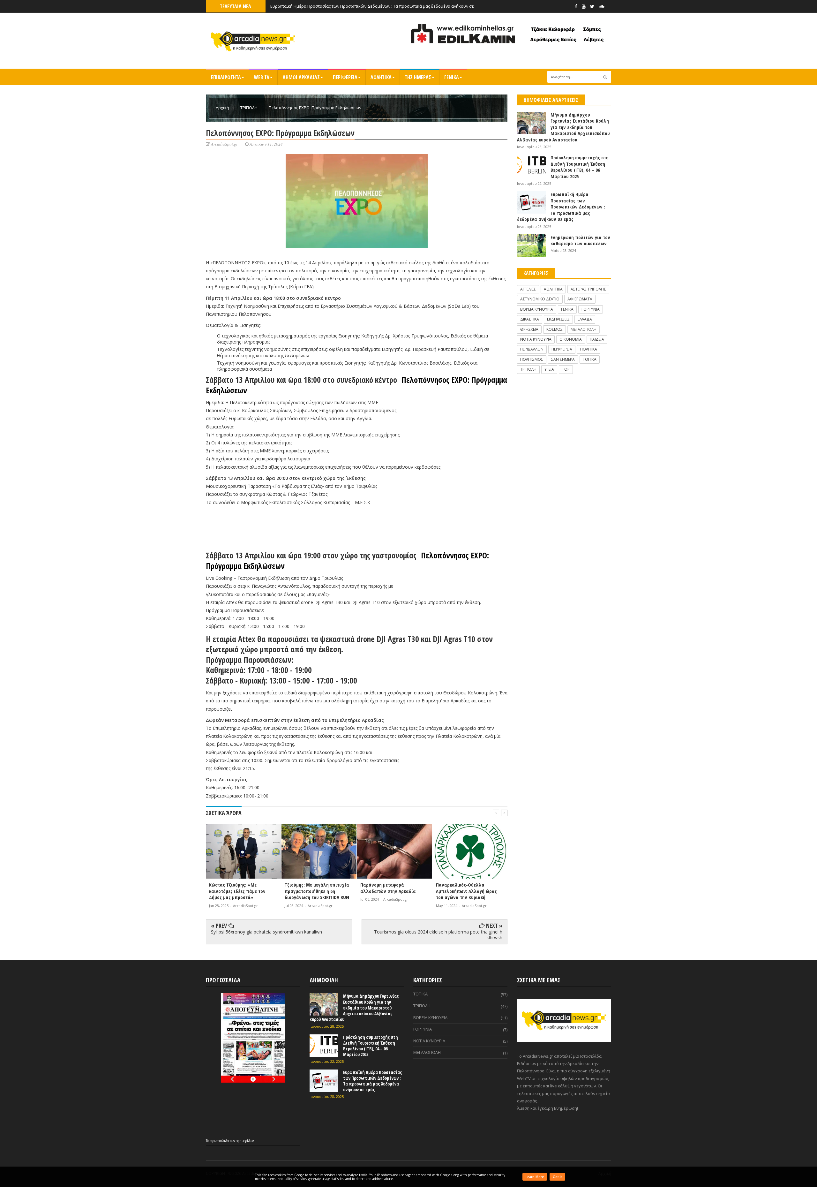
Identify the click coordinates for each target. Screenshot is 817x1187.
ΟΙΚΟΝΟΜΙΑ (570, 339)
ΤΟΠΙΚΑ (589, 359)
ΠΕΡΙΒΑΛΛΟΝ (531, 349)
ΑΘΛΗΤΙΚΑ (381, 77)
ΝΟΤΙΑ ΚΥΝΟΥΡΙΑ (535, 339)
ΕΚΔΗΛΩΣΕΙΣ (558, 319)
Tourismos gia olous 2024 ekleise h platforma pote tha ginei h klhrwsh (438, 935)
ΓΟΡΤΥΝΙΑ (590, 309)
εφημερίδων (245, 1140)
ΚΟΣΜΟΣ (554, 329)
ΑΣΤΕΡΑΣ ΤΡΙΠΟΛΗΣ (588, 289)
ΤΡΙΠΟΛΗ (249, 107)
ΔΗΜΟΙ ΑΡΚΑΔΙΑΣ (301, 77)
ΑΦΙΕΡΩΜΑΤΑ (579, 299)
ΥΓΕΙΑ (549, 369)
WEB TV (261, 77)
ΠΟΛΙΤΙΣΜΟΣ (531, 359)
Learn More (535, 1177)
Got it (557, 1177)
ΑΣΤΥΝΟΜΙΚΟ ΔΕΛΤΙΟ (539, 299)
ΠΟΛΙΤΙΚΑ (588, 349)
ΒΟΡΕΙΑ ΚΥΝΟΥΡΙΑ (536, 309)
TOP (566, 369)
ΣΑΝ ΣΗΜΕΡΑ (563, 359)
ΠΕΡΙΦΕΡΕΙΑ (345, 77)
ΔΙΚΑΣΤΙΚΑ (529, 319)
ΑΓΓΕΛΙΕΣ (528, 289)
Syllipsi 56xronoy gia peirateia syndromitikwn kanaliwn (266, 932)
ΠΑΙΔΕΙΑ (597, 339)
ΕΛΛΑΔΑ (585, 319)
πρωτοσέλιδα (220, 1140)
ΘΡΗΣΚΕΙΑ (529, 329)
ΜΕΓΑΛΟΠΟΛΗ (583, 329)
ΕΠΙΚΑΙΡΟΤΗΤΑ (226, 77)
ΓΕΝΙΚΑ (451, 77)
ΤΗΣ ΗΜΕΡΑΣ (418, 77)
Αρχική (223, 107)
